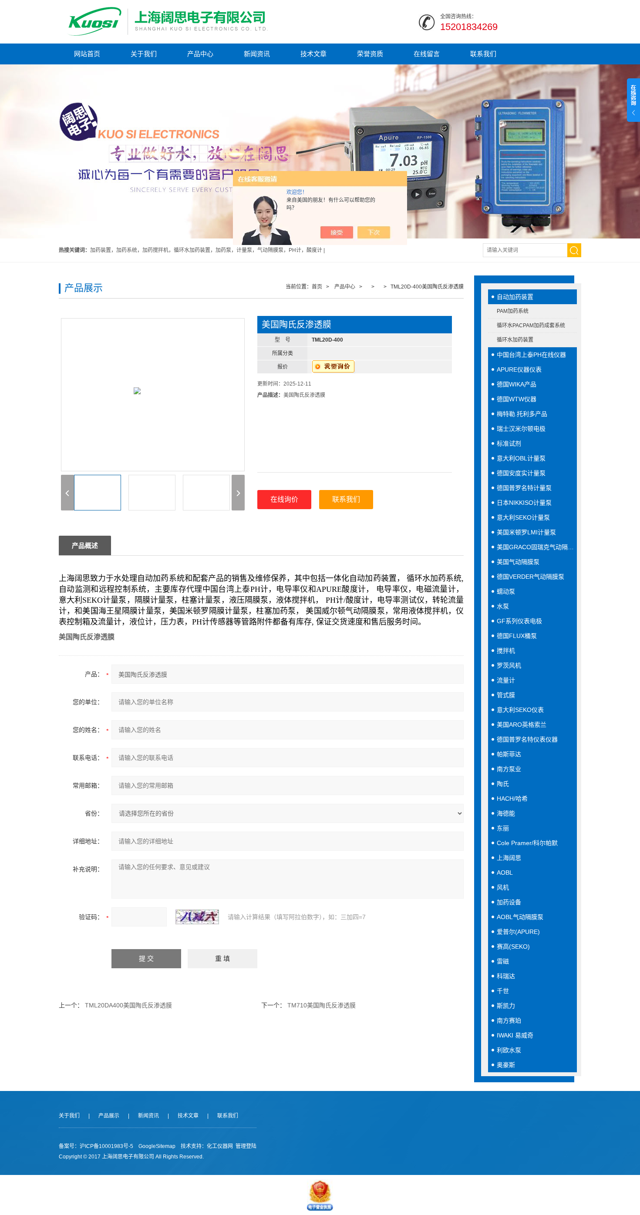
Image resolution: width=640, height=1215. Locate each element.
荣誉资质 (370, 53)
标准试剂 (509, 443)
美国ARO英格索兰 (521, 724)
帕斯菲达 (509, 754)
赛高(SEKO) (513, 946)
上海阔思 (509, 857)
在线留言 (427, 53)
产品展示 (108, 1116)
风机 (503, 887)
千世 (503, 990)
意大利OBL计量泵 (521, 458)
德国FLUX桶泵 (517, 635)
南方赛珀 (509, 1020)
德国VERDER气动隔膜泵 (530, 576)
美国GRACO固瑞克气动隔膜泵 (537, 547)
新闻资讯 (257, 53)
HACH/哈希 (512, 798)
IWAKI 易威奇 (515, 1035)
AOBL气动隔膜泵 (520, 916)
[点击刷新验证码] (197, 917)
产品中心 (200, 53)
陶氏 (503, 783)
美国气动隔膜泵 (518, 561)
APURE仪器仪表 (519, 369)
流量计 (506, 680)
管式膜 (506, 694)
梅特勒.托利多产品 (522, 413)
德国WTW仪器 (516, 399)
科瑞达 (506, 976)
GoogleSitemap (156, 1146)
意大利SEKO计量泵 (523, 517)
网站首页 (87, 53)
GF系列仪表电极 (519, 621)
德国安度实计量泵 (521, 473)
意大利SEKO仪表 (520, 709)
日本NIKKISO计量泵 (524, 502)
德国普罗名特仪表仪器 (527, 739)
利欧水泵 (509, 1050)
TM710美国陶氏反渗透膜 (321, 1005)
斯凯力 (506, 1005)
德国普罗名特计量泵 (524, 487)
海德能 (506, 813)
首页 (317, 287)
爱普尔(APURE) (518, 931)
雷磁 (503, 961)
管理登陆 (246, 1146)
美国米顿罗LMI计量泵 (526, 532)
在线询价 (284, 499)
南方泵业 (509, 768)
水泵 (503, 606)
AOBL (505, 872)
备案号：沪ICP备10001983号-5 (96, 1146)
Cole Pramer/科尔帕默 (527, 842)
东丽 (503, 828)
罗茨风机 (509, 665)
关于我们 (144, 53)
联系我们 (483, 53)
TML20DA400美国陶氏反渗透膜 (128, 1005)
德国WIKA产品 (516, 384)
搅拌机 (506, 650)
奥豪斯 (506, 1064)
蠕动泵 (506, 591)
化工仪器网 (220, 1146)
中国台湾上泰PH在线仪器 (531, 354)
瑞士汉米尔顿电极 (521, 428)
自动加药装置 (515, 296)
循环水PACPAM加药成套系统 (531, 325)
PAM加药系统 (513, 311)
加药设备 (509, 902)
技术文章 (313, 53)
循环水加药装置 (515, 340)
